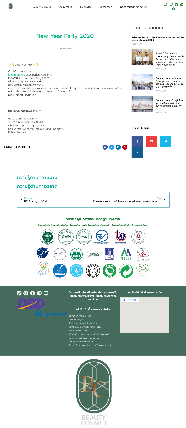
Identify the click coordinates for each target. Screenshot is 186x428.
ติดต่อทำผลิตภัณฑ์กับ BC (133, 7)
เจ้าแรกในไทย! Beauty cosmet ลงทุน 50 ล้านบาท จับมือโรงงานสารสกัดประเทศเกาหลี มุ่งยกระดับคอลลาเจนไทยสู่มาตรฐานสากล (170, 59)
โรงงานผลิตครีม (16, 75)
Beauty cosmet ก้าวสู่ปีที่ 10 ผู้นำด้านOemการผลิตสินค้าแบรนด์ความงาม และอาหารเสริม (169, 104)
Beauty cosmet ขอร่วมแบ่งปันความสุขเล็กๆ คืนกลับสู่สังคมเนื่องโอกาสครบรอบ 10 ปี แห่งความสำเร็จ (169, 82)
